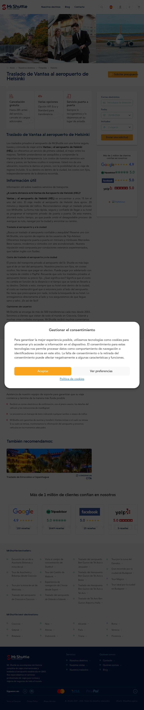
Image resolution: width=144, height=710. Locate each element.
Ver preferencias (101, 371)
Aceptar (42, 371)
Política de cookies (72, 378)
